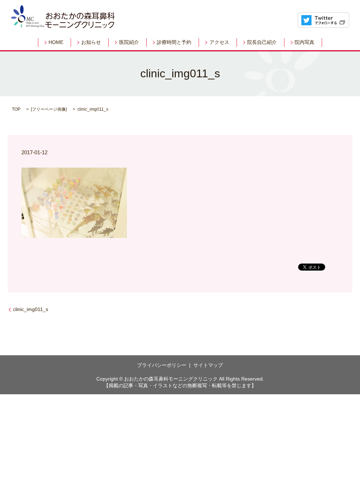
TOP (16, 109)
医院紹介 (129, 42)
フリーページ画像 (49, 109)
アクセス (219, 42)
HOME (56, 42)
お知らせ (91, 42)
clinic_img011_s (30, 309)
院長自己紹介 (262, 42)
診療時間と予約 (174, 42)
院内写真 (304, 42)
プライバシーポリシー (161, 365)
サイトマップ (208, 365)
